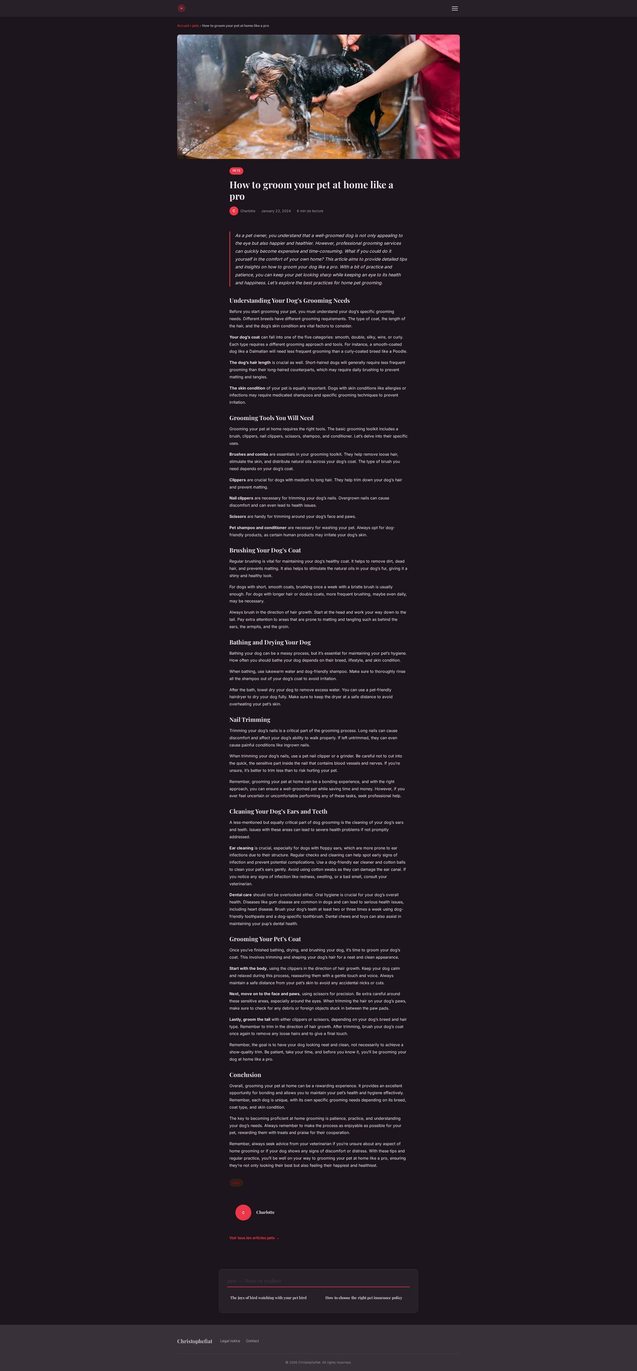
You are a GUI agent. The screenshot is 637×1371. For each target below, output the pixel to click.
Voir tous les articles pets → (254, 1237)
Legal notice (230, 1341)
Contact (252, 1341)
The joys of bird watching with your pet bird (268, 1297)
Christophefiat (194, 1340)
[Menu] (455, 8)
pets (195, 26)
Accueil (183, 26)
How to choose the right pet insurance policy (363, 1297)
